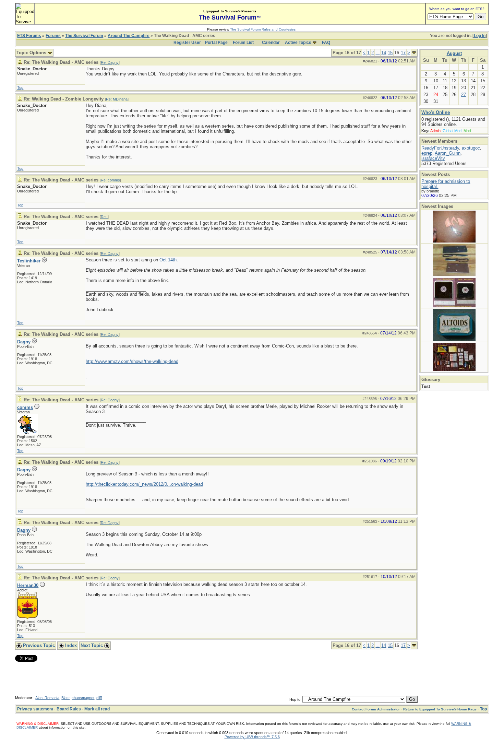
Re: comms (110, 180)
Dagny (24, 341)
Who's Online (435, 112)
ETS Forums (29, 35)
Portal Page (216, 42)
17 (403, 52)
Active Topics (298, 42)
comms (25, 407)
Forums (53, 35)
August (454, 53)
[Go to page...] (414, 52)
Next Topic (92, 645)
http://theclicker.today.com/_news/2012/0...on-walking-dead (144, 484)
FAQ (326, 42)
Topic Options (32, 52)
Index (70, 645)
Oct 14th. (168, 259)
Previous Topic (38, 645)
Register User (187, 42)
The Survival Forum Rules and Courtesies (263, 29)
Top (20, 87)
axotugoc (471, 148)
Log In (479, 35)
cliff (99, 698)
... (377, 52)
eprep (426, 153)
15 (390, 52)
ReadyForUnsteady (440, 148)
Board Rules (69, 709)
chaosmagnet (83, 698)
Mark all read (97, 709)
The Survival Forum (84, 35)
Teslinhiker (28, 260)
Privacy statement (35, 709)
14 (383, 52)
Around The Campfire (128, 35)
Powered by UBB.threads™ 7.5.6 (252, 737)
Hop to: (295, 699)
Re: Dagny (110, 62)
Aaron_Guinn (447, 153)
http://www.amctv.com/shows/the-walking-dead (132, 361)
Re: (104, 217)
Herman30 (27, 585)
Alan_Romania (47, 698)
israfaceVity (433, 158)
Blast (65, 698)
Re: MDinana (117, 99)
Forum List (243, 42)
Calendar (271, 42)
